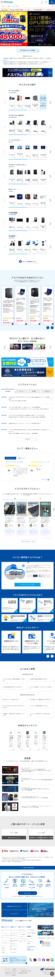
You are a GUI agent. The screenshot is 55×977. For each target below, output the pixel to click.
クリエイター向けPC (5, 935)
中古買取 (3, 952)
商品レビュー (22, 458)
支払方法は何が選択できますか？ (39, 679)
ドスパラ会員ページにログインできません (41, 688)
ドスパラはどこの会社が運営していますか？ (14, 680)
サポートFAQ (21, 932)
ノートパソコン (4, 940)
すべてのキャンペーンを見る (27, 50)
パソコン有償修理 (21, 934)
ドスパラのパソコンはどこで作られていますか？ (14, 706)
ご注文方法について (14, 933)
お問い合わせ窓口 (21, 930)
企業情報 (29, 936)
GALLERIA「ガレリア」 (5, 930)
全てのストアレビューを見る (14, 462)
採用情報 (28, 943)
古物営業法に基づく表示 (26, 971)
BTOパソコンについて (14, 930)
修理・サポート (21, 927)
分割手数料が (16, 10)
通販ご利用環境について (14, 949)
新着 (15, 498)
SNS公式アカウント (31, 941)
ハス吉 (46, 525)
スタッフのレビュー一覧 (27, 541)
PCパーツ (3, 946)
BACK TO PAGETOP (28, 867)
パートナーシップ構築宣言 (10, 975)
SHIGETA (11, 525)
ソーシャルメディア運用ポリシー (12, 971)
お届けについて (13, 938)
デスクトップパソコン (5, 938)
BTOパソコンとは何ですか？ (11, 699)
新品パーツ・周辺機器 (35, 10)
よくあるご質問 (13, 952)
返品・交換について (14, 943)
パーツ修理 (20, 936)
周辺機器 (3, 948)
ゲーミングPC (4, 933)
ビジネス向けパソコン (5, 943)
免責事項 (14, 969)
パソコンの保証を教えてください (39, 706)
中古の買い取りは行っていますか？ (13, 687)
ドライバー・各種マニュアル (22, 941)
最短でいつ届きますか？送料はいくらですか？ (14, 714)
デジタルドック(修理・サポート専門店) (31, 933)
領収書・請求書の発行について (14, 941)
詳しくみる (27, 893)
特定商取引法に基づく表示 (10, 973)
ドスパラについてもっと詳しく (27, 585)
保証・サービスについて (14, 946)
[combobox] (30, 6)
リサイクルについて (22, 938)
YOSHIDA (23, 525)
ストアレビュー (10, 458)
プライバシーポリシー (23, 969)
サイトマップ (7, 969)
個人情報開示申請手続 (22, 973)
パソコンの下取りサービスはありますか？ (40, 714)
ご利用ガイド (13, 927)
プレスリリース (30, 939)
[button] (3, 29)
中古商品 (3, 950)
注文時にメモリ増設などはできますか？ (41, 699)
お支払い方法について (14, 936)
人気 (40, 498)
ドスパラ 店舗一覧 (30, 930)
